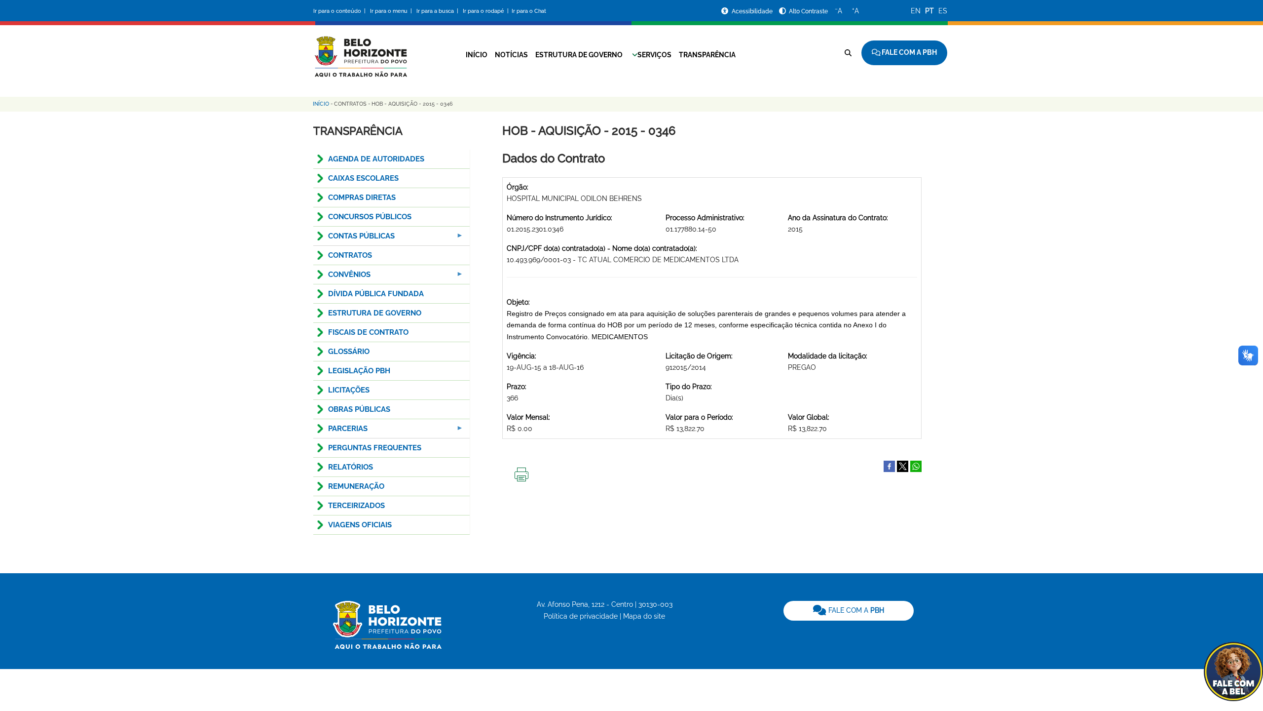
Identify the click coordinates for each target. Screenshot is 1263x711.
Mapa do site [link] (644, 616)
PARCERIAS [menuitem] (340, 431)
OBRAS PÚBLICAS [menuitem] (359, 409)
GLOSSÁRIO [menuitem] (349, 351)
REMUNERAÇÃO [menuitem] (356, 486)
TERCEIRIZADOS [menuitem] (356, 505)
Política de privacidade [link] (581, 616)
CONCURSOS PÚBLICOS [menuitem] (369, 216)
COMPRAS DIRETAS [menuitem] (362, 197)
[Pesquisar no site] (848, 52)
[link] (848, 611)
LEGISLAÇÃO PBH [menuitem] (359, 370)
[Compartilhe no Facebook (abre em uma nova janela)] (889, 466)
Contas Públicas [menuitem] (354, 239)
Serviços (654, 55)
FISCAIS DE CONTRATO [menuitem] (368, 332)
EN (916, 11)
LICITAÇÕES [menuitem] (349, 390)
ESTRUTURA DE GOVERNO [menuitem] (374, 313)
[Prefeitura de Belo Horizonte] (360, 50)
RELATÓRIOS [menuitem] (350, 467)
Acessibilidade (753, 11)
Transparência (707, 55)
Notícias (511, 55)
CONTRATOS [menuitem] (350, 255)
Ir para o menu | (392, 11)
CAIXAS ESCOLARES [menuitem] (363, 178)
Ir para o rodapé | (486, 11)
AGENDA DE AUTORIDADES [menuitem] (376, 159)
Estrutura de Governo (579, 55)
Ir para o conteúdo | (341, 11)
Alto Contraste (808, 11)
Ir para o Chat (529, 11)
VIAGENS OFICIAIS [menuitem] (360, 524)
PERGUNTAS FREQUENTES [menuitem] (374, 447)
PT (929, 11)
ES (942, 11)
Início (476, 55)
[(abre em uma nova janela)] (902, 466)
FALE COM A (855, 610)
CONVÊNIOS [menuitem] (342, 277)
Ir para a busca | (438, 11)
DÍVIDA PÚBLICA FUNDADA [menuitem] (376, 293)
